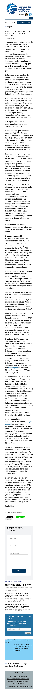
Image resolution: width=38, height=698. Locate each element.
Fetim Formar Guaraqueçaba (18, 676)
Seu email (13, 545)
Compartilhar (21, 517)
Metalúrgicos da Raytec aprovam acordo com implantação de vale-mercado (16, 595)
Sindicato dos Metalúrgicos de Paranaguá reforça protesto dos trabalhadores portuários (17, 606)
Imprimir (9, 519)
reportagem (13, 368)
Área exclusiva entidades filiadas (18, 679)
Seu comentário (14, 553)
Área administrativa (19, 683)
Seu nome (13, 538)
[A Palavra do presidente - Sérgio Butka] (19, 641)
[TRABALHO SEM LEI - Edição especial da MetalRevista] (19, 665)
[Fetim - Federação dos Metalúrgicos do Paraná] (19, 7)
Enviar (19, 571)
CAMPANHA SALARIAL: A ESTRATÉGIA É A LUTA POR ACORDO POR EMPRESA (22, 647)
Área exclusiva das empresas (18, 681)
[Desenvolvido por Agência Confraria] (19, 687)
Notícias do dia (24, 22)
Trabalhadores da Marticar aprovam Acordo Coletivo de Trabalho (18, 585)
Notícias (10, 22)
